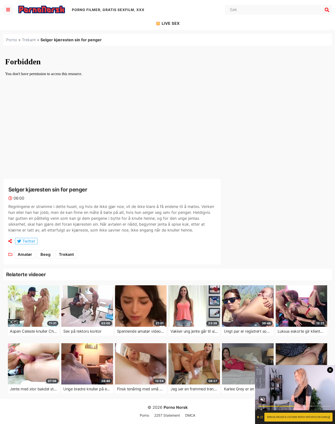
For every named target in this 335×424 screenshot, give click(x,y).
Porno (11, 39)
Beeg (45, 254)
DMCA (190, 415)
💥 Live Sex (167, 23)
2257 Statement (167, 415)
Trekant (29, 39)
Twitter (28, 241)
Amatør (25, 254)
